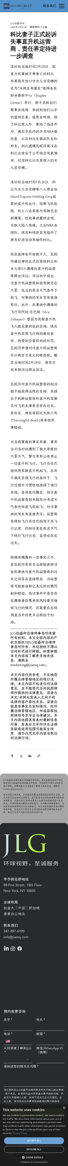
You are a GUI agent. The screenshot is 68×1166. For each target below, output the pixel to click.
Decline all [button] (34, 1149)
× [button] (64, 1108)
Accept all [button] (34, 1140)
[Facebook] (19, 948)
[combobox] (18, 1059)
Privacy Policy (20, 1133)
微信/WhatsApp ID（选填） (49, 1050)
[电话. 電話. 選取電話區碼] (9, 1041)
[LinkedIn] (6, 948)
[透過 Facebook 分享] (12, 756)
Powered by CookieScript (34, 1162)
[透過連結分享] (38, 756)
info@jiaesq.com (15, 937)
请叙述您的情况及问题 (21, 1066)
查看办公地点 (14, 914)
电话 (8, 1034)
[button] (34, 1157)
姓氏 (40, 1020)
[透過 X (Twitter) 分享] (21, 756)
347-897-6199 (13, 931)
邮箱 (40, 1034)
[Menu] (62, 6)
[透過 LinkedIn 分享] (30, 756)
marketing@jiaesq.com (13, 789)
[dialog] (34, 1135)
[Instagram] (13, 948)
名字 (8, 1020)
